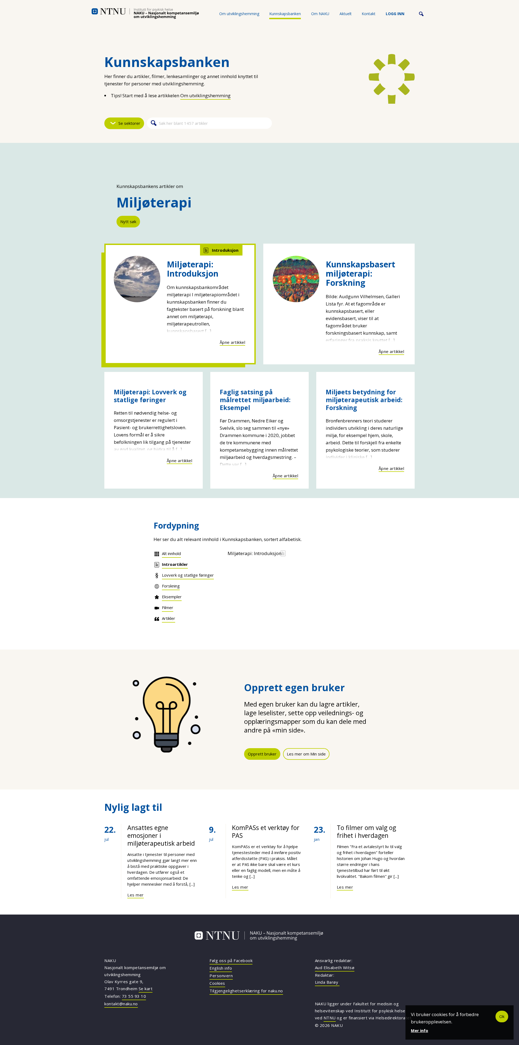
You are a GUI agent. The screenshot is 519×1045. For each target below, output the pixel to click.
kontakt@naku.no (121, 1003)
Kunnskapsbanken (285, 13)
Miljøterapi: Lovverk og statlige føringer (150, 396)
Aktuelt (346, 13)
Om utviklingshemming (239, 13)
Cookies (217, 983)
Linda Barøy (327, 982)
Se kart (146, 988)
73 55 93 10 (134, 996)
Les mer (135, 895)
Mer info (419, 1030)
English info (220, 968)
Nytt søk (128, 221)
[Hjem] (145, 13)
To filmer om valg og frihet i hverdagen (366, 831)
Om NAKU (320, 13)
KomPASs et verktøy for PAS (266, 831)
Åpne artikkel (232, 342)
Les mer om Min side (306, 754)
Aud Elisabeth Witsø (335, 967)
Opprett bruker (262, 754)
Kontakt (368, 13)
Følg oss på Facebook (230, 960)
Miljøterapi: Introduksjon (192, 269)
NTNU (330, 1017)
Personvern (221, 975)
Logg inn (395, 13)
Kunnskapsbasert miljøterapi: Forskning (360, 273)
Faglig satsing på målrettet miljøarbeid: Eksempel (255, 400)
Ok (501, 1016)
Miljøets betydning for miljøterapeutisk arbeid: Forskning (364, 400)
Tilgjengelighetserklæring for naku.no (246, 990)
